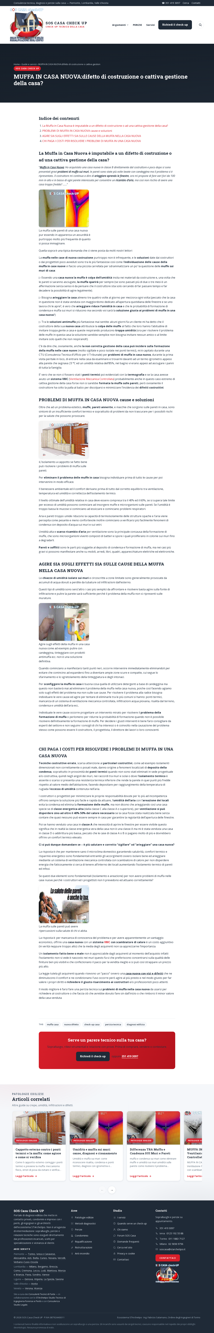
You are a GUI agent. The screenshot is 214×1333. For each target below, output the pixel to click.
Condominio (81, 1235)
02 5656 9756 (175, 1244)
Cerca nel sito (124, 1247)
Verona (29, 1288)
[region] (107, 1146)
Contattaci (123, 1259)
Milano (32, 1266)
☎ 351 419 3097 (171, 3)
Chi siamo (122, 1229)
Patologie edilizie (84, 1217)
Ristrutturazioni (83, 1247)
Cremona (27, 1270)
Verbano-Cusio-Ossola (26, 1262)
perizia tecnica (113, 1024)
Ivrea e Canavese (45, 1254)
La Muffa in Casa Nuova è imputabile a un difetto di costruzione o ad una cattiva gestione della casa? (105, 126)
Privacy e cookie (126, 1253)
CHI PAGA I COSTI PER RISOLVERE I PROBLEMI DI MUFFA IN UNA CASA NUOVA (91, 141)
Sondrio (36, 1274)
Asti (29, 1258)
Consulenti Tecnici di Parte (42, 1294)
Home (17, 64)
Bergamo (43, 1266)
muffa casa (53, 1024)
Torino (31, 1254)
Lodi (43, 1270)
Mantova (52, 1270)
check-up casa (91, 1024)
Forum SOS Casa (126, 1235)
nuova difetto (71, 1024)
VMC (107, 942)
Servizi (150, 24)
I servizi (121, 1217)
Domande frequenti (128, 1241)
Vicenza (38, 1288)
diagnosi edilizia (136, 1024)
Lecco (36, 1270)
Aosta (34, 1283)
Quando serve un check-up (132, 1223)
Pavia (28, 1274)
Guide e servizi (29, 64)
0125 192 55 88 (175, 1233)
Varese (45, 1274)
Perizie (78, 1229)
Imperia (38, 1279)
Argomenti (119, 24)
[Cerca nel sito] (200, 24)
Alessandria (20, 1258)
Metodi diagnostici (85, 1223)
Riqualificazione (83, 1241)
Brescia (53, 1266)
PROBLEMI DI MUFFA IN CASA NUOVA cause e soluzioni (77, 131)
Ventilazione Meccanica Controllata (92, 379)
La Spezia (49, 1279)
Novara (52, 1258)
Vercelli (61, 1258)
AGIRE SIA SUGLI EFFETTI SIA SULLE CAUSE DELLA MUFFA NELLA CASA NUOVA (91, 136)
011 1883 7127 (177, 1238)
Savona (60, 1279)
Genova (29, 1279)
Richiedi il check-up (175, 24)
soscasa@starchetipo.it (172, 1249)
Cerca (186, 3)
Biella (36, 1258)
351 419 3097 (130, 1056)
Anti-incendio (82, 1253)
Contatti (196, 3)
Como (17, 1270)
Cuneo (43, 1258)
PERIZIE (137, 24)
